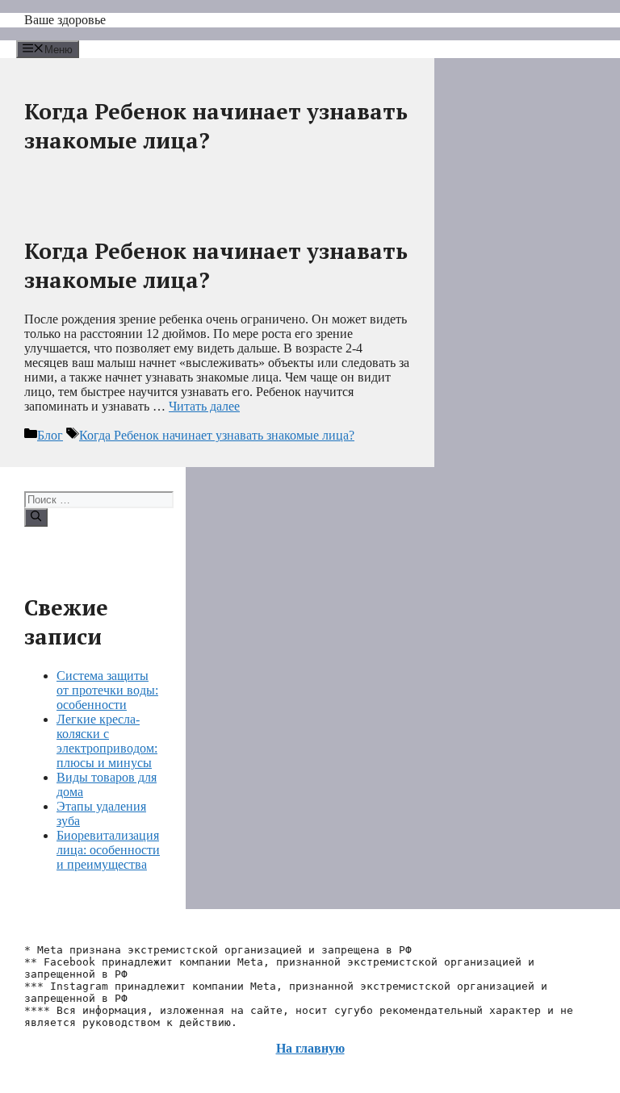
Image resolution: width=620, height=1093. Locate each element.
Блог (50, 435)
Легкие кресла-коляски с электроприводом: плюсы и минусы (107, 741)
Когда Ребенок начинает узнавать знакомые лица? (216, 435)
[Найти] (36, 517)
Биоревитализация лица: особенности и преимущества (108, 849)
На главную (310, 1048)
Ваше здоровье (65, 20)
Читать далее (204, 406)
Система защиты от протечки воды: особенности (107, 690)
